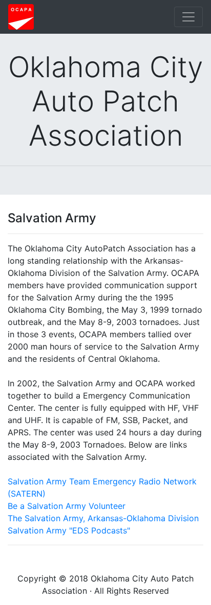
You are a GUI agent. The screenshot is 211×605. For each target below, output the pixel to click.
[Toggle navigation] (188, 17)
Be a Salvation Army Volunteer (66, 506)
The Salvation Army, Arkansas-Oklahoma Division (103, 518)
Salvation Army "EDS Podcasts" (69, 530)
